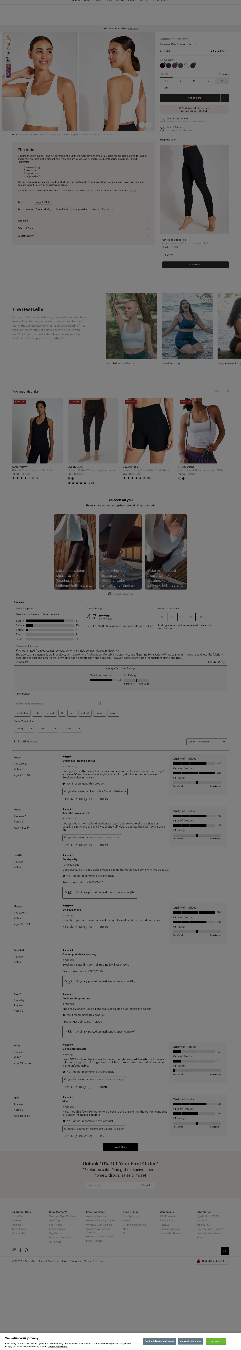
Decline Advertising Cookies (159, 1341)
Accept (216, 1341)
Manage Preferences (190, 1341)
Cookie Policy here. (58, 1347)
